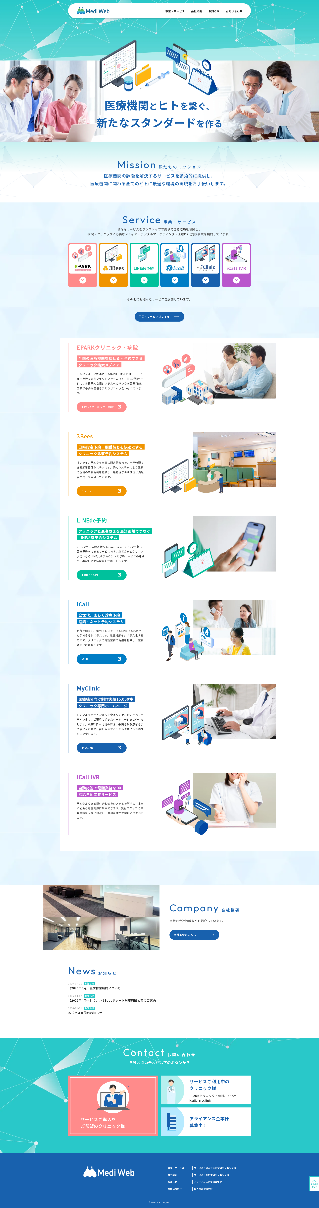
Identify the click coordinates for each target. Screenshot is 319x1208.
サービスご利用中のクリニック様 (211, 1174)
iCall (85, 659)
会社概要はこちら (185, 935)
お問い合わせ (234, 11)
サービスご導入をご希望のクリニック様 (215, 1167)
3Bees (86, 491)
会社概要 (196, 11)
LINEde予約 (90, 575)
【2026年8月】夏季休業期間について (94, 988)
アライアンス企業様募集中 (208, 1181)
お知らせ (214, 11)
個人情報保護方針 (203, 1189)
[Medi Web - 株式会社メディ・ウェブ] (93, 12)
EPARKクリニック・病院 (98, 407)
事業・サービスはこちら (154, 316)
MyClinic (87, 748)
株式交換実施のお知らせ (85, 1013)
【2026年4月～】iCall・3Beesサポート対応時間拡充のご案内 (112, 1000)
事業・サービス (175, 11)
